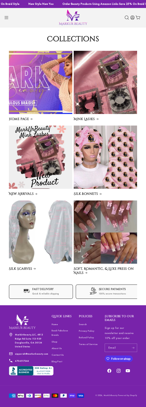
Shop (54, 341)
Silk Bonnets (86, 194)
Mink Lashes (84, 119)
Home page (19, 119)
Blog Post (57, 361)
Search (83, 324)
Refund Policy (86, 337)
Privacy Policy (86, 330)
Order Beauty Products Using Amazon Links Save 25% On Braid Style (100, 4)
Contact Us (58, 354)
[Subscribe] (133, 348)
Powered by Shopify (127, 395)
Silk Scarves (20, 269)
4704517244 (22, 360)
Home (55, 324)
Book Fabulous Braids (60, 333)
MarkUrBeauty (111, 395)
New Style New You (34, 4)
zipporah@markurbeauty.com (31, 353)
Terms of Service (88, 344)
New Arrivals (21, 194)
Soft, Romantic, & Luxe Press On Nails (104, 271)
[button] (6, 17)
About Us (57, 348)
